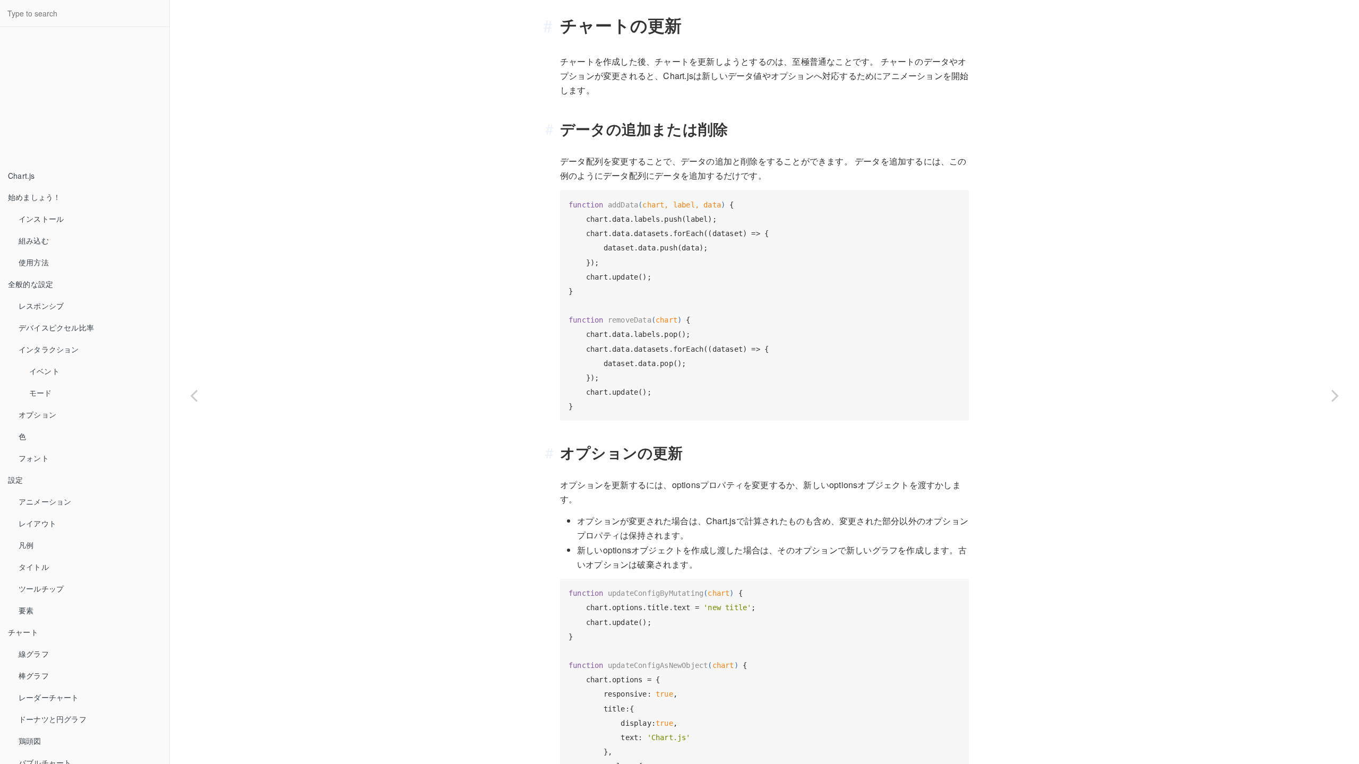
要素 (26, 610)
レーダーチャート (49, 697)
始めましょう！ (34, 197)
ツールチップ (41, 588)
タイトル (34, 566)
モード (40, 392)
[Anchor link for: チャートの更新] (552, 25)
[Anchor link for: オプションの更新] (553, 452)
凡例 (26, 545)
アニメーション (45, 501)
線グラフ (34, 653)
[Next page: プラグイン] (1335, 395)
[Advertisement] (79, 98)
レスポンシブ (41, 305)
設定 (15, 479)
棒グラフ (34, 675)
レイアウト (37, 523)
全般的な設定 (30, 284)
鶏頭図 (30, 740)
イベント (44, 371)
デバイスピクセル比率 (56, 327)
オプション (37, 414)
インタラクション (49, 349)
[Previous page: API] (194, 395)
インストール (41, 218)
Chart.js (21, 175)
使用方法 (34, 262)
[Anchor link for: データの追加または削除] (553, 129)
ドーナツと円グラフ (53, 719)
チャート (23, 632)
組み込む (34, 240)
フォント (34, 458)
